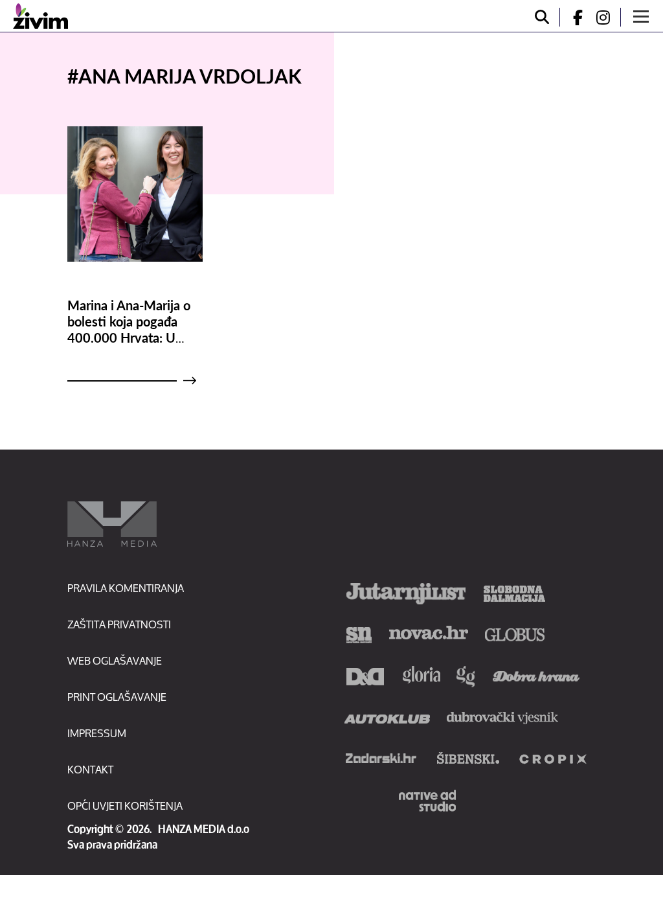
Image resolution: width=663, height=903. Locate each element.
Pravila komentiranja (125, 588)
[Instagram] (608, 17)
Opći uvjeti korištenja (125, 805)
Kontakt (90, 769)
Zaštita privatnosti (119, 624)
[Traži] (542, 17)
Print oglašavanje (116, 696)
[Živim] (40, 16)
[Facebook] (572, 17)
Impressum (96, 733)
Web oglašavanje (114, 660)
